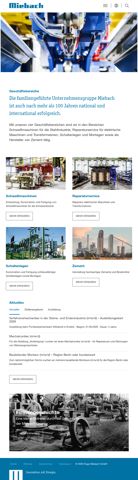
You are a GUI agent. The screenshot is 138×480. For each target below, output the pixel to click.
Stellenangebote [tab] (34, 309)
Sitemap (27, 463)
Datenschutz (45, 463)
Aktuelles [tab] (14, 309)
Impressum (65, 463)
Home (13, 463)
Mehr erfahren (23, 379)
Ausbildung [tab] (54, 309)
